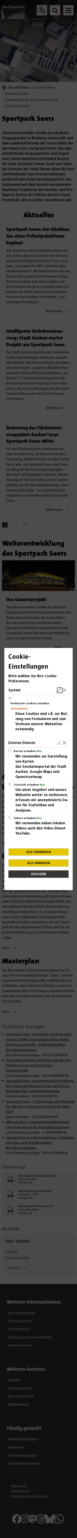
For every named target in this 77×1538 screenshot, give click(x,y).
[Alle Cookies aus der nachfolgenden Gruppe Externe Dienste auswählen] (59, 742)
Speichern (38, 874)
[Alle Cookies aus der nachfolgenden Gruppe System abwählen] (65, 690)
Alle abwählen (38, 863)
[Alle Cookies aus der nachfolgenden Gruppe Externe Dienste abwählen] (65, 742)
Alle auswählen (38, 852)
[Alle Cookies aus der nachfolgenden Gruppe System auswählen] (59, 690)
